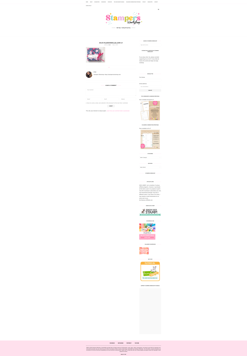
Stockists (110, 1)
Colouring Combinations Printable (133, 1)
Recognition (96, 1)
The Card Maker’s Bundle (119, 1)
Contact (156, 1)
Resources (103, 1)
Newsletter (150, 1)
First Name (142, 77)
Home (87, 1)
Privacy (144, 1)
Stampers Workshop (150, 173)
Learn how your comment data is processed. (118, 110)
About (91, 1)
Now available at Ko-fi (145, 128)
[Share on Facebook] (110, 67)
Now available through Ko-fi (146, 99)
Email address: (143, 83)
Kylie (110, 44)
